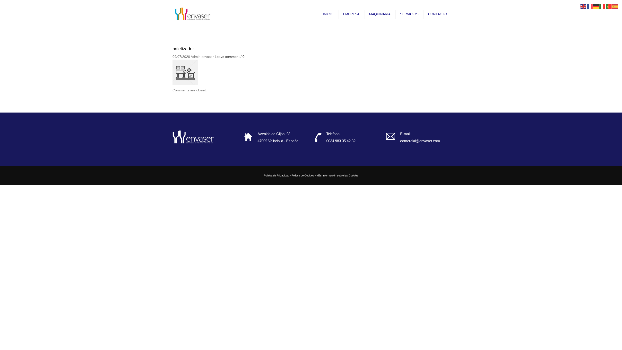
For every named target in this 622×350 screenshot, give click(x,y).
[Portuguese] (609, 6)
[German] (596, 6)
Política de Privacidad (276, 175)
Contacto (437, 14)
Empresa (351, 14)
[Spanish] (615, 6)
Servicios (409, 14)
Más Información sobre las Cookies (337, 175)
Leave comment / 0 (229, 57)
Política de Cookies (303, 175)
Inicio (328, 14)
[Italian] (602, 6)
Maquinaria (379, 14)
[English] (583, 6)
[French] (590, 6)
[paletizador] (185, 72)
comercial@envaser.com (420, 141)
